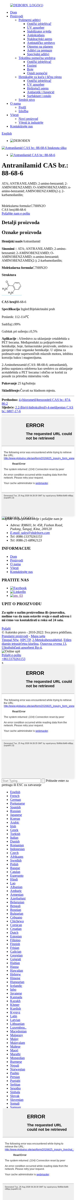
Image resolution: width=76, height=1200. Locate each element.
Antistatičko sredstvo (41, 43)
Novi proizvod (28, 118)
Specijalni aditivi (38, 54)
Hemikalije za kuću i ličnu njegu (40, 77)
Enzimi (32, 65)
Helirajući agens (38, 88)
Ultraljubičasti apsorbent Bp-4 (22, 647)
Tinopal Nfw (10, 640)
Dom (13, 12)
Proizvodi (16, 16)
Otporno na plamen (40, 46)
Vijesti (14, 115)
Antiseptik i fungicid (40, 92)
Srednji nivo (27, 99)
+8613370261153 (13, 659)
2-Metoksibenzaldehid (47, 640)
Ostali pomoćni (37, 73)
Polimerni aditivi (30, 20)
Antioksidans (36, 35)
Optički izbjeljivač (39, 24)
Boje (30, 69)
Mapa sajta (38, 636)
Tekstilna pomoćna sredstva (37, 58)
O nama (15, 103)
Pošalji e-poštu (11, 655)
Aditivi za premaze (39, 50)
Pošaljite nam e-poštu (16, 213)
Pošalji (6, 628)
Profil (22, 107)
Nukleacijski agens (39, 39)
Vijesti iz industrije (31, 122)
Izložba (23, 111)
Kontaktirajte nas (21, 126)
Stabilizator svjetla (39, 31)
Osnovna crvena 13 (53, 643)
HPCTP (25, 640)
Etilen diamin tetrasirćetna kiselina (36, 641)
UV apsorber (35, 27)
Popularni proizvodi (15, 636)
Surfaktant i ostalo (39, 96)
